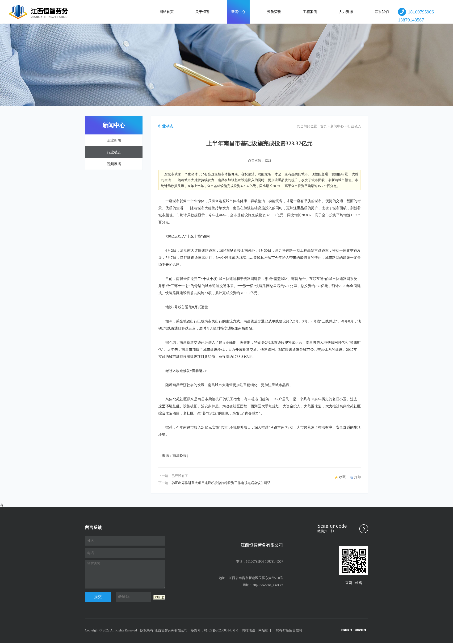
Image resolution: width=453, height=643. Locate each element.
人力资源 (346, 12)
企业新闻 (114, 140)
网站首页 (166, 12)
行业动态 (114, 152)
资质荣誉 (274, 12)
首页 (323, 126)
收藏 (342, 477)
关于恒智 (202, 12)
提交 (98, 597)
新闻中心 (238, 12)
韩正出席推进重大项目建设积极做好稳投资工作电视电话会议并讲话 (221, 483)
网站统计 (265, 630)
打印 (357, 477)
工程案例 (310, 12)
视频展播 (114, 164)
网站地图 (248, 630)
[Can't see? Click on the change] (159, 597)
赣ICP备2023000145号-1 (221, 630)
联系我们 (382, 12)
